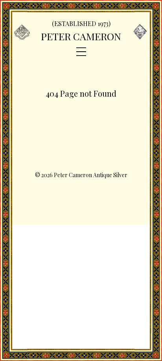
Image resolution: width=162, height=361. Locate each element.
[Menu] (81, 52)
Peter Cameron (81, 36)
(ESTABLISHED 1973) (81, 23)
